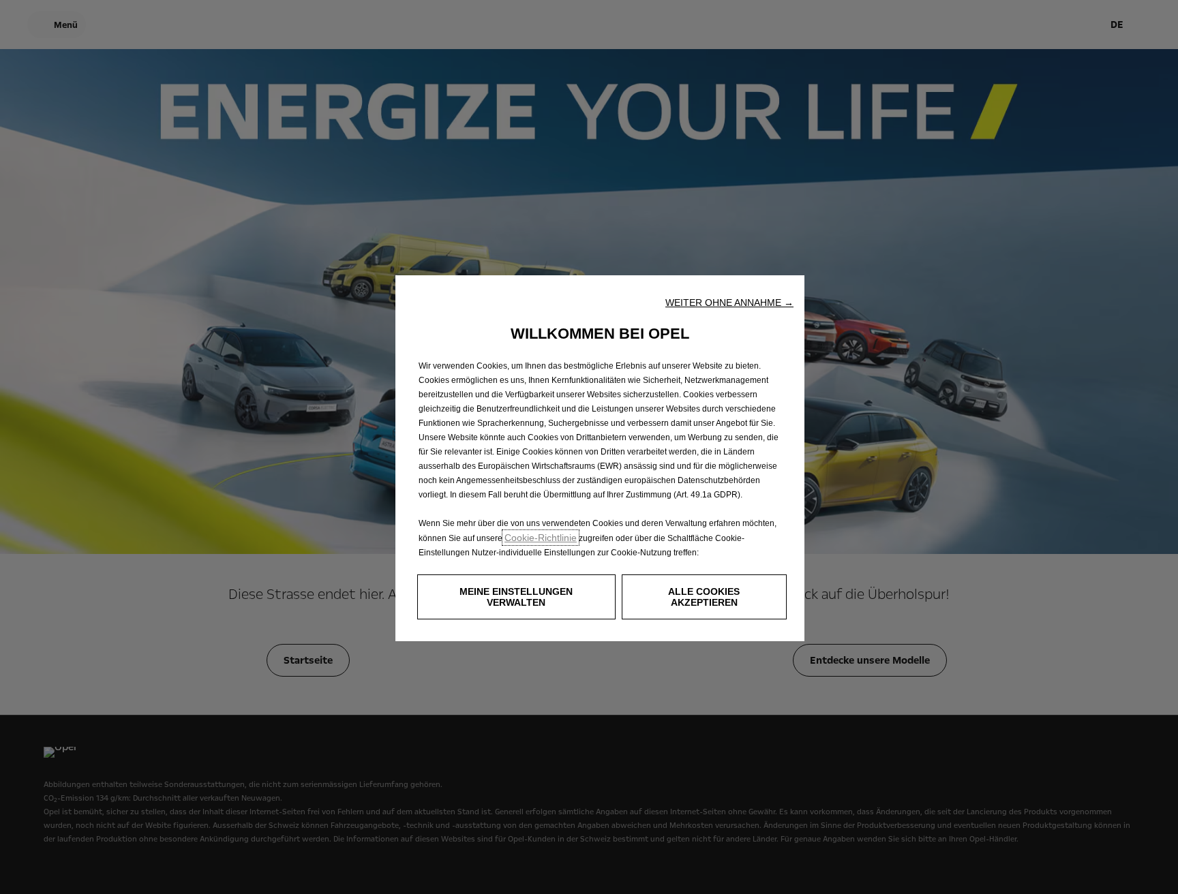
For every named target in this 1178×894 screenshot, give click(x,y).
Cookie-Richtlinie (540, 537)
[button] (729, 302)
